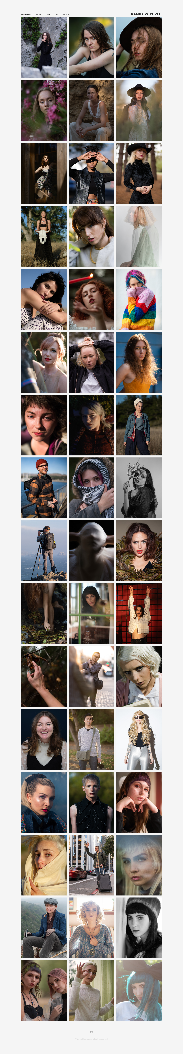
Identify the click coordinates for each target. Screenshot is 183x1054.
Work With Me (63, 14)
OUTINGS (39, 14)
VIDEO (50, 14)
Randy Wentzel (146, 14)
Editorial (26, 14)
